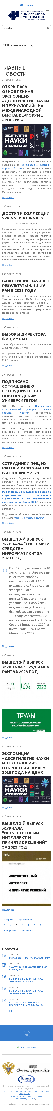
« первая (8, 919)
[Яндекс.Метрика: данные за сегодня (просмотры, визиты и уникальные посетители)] (26, 1047)
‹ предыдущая (25, 919)
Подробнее (8, 197)
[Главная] (26, 15)
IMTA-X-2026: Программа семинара (29, 958)
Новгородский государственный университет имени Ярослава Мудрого (26, 409)
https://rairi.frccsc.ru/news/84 (29, 517)
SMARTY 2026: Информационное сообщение (28, 968)
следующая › (10, 930)
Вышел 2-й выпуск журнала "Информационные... (26, 992)
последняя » (28, 930)
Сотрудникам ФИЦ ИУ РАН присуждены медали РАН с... (26, 1003)
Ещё (11, 1011)
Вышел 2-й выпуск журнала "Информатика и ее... (26, 980)
